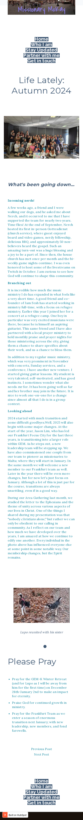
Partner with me (41, 55)
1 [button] (39, 646)
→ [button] (73, 611)
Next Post (41, 754)
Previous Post (41, 749)
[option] (41, 611)
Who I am (41, 44)
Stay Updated (41, 50)
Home (41, 39)
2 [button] (45, 646)
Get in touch (41, 61)
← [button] (10, 611)
